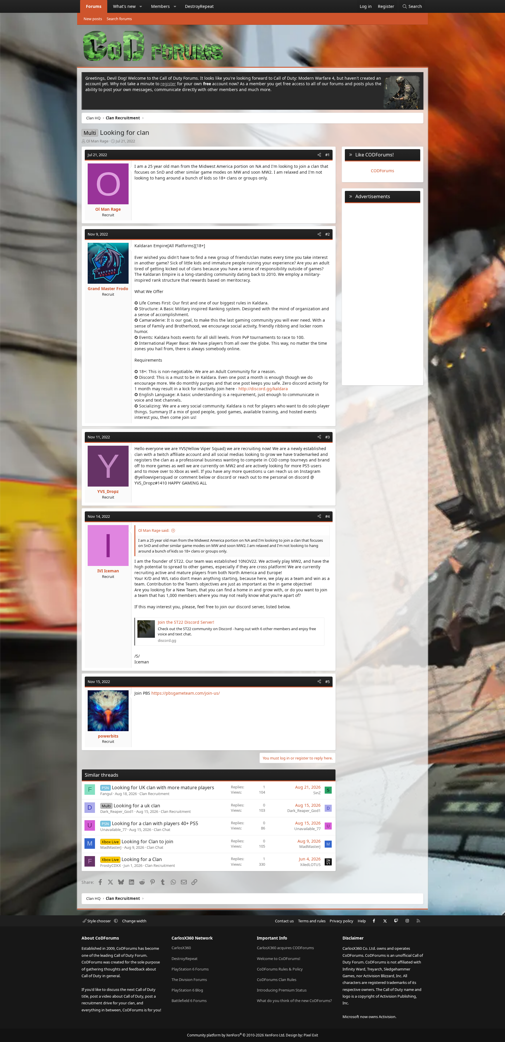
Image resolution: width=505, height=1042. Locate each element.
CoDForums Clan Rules (276, 979)
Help (362, 920)
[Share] (319, 154)
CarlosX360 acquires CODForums (285, 947)
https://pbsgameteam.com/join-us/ (185, 693)
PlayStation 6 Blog (187, 990)
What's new (124, 6)
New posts (93, 18)
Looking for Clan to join (147, 841)
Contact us (284, 920)
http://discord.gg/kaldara (263, 388)
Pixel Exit (311, 1035)
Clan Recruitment (154, 793)
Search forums (119, 18)
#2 (327, 234)
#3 (327, 437)
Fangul (106, 793)
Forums (93, 6)
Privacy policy (341, 920)
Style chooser (99, 920)
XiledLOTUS (310, 864)
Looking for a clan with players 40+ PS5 (155, 823)
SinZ (317, 792)
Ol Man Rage (97, 141)
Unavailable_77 (113, 829)
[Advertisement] (382, 293)
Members (160, 6)
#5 (327, 681)
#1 (327, 154)
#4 (327, 516)
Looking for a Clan (142, 859)
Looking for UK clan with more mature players (163, 787)
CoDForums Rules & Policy (280, 969)
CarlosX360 (181, 947)
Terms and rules (312, 920)
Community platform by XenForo (236, 1035)
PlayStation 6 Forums (190, 969)
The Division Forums (189, 979)
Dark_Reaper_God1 (117, 811)
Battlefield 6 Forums (189, 1000)
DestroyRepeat (199, 6)
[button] (140, 6)
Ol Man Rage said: (153, 530)
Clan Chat (162, 829)
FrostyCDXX (110, 865)
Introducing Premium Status (282, 990)
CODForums (382, 170)
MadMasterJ (111, 847)
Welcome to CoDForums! (278, 958)
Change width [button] (134, 920)
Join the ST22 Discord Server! (186, 622)
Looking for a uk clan (137, 805)
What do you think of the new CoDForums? (294, 1000)
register (168, 83)
